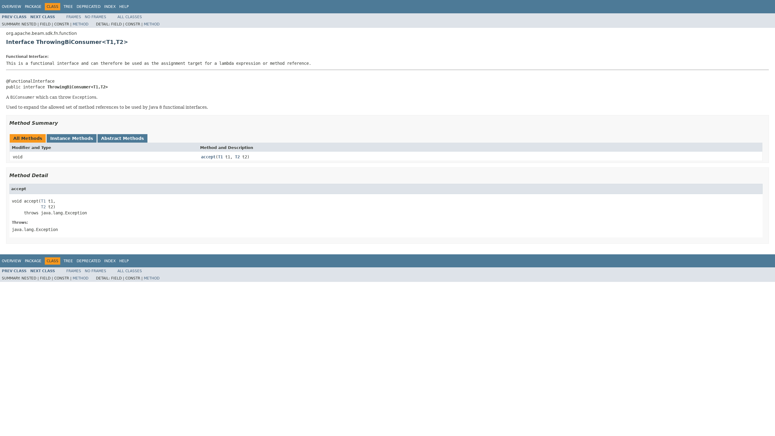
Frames (73, 17)
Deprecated (89, 7)
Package (33, 7)
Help (124, 7)
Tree (68, 7)
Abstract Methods (122, 138)
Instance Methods (71, 138)
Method (80, 24)
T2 (237, 156)
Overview (11, 7)
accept (208, 156)
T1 (220, 156)
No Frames (95, 17)
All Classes (129, 17)
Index (110, 7)
